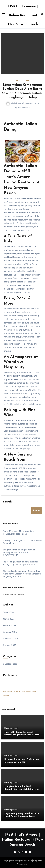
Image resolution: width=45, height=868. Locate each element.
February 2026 (10, 625)
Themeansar (22, 864)
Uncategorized (23, 80)
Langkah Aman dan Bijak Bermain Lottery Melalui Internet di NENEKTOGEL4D (19, 552)
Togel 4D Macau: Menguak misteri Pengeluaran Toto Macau (23, 89)
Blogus (36, 861)
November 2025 (10, 638)
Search (7, 502)
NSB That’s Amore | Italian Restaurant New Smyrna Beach (23, 15)
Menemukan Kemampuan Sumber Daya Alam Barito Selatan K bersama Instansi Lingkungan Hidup (22, 574)
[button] (40, 75)
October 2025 (9, 645)
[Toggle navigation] (3, 14)
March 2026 (9, 619)
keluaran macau (20, 691)
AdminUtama (17, 99)
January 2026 (10, 632)
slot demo (7, 691)
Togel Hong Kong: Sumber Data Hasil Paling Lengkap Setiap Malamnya (21, 816)
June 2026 (8, 612)
